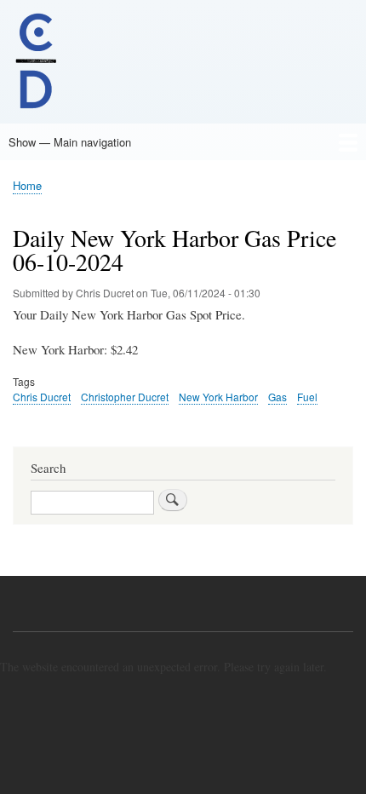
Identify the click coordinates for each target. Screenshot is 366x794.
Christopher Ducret (125, 396)
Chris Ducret (42, 396)
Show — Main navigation (70, 142)
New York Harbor (218, 396)
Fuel (307, 396)
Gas (277, 396)
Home (27, 185)
